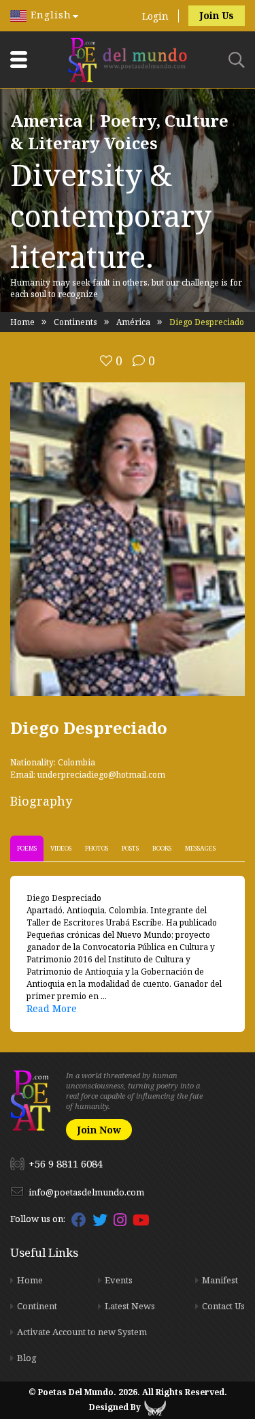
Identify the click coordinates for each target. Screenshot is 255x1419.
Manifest (220, 1280)
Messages (200, 848)
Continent (37, 1306)
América (133, 322)
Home (22, 322)
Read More (52, 1008)
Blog (27, 1358)
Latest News (130, 1306)
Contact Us (223, 1306)
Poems (27, 848)
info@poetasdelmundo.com (86, 1192)
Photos (96, 848)
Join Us (216, 15)
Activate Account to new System (82, 1332)
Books (161, 848)
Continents (75, 322)
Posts (130, 848)
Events (119, 1280)
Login (155, 16)
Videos (60, 848)
